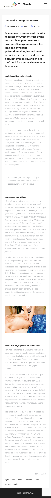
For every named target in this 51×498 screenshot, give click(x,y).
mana (37, 479)
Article (36, 26)
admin (26, 26)
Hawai (20, 479)
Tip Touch (24, 4)
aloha (13, 479)
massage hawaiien (12, 484)
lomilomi (28, 479)
